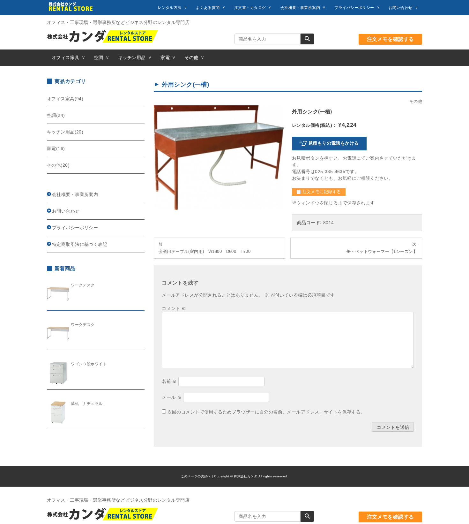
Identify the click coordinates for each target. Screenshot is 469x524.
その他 (191, 57)
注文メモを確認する (390, 39)
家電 (165, 57)
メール (172, 397)
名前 (169, 381)
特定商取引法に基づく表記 (79, 244)
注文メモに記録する (321, 192)
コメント (174, 308)
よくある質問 (208, 7)
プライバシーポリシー (354, 7)
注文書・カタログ (250, 7)
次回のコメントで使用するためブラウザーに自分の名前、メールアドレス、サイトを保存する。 (266, 411)
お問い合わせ (401, 7)
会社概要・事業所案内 (300, 7)
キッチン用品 (132, 57)
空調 (98, 57)
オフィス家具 (65, 57)
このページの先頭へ (196, 476)
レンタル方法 (170, 7)
